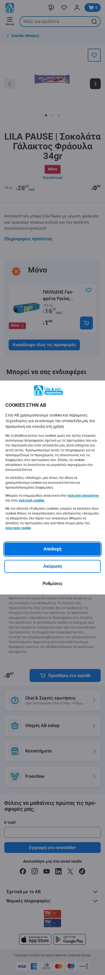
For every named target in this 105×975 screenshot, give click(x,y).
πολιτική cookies (31, 500)
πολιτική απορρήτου (83, 495)
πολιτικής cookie (18, 528)
